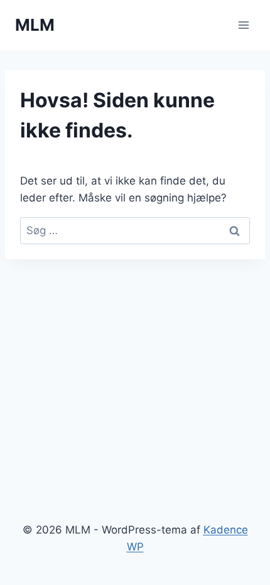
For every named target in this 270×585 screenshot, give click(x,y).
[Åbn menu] (243, 25)
